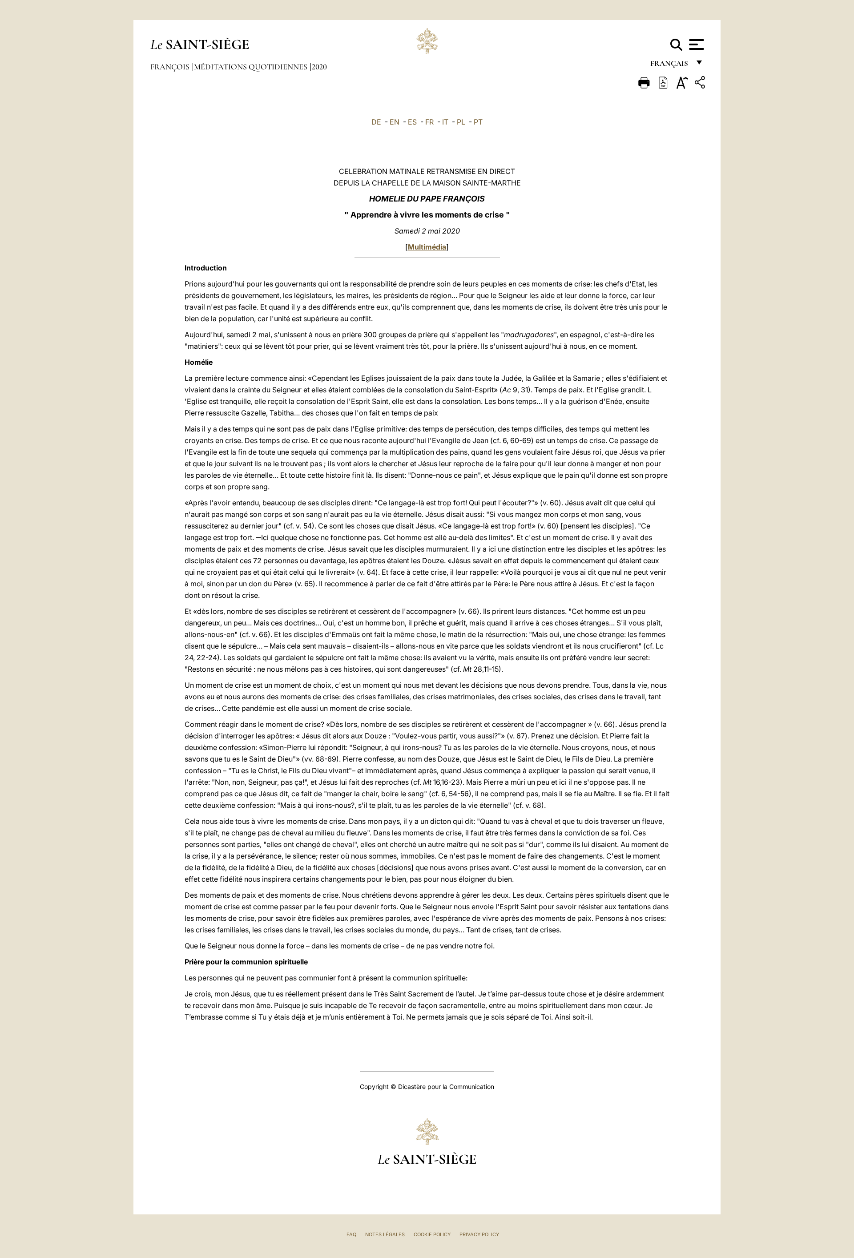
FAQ (351, 1234)
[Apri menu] (695, 44)
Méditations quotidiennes (251, 67)
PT (478, 121)
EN (394, 121)
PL (461, 121)
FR (429, 121)
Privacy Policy (479, 1234)
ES (412, 121)
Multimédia (427, 246)
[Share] (701, 84)
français (670, 66)
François (170, 67)
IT (445, 121)
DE (376, 121)
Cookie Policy (432, 1234)
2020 (319, 67)
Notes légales (385, 1234)
